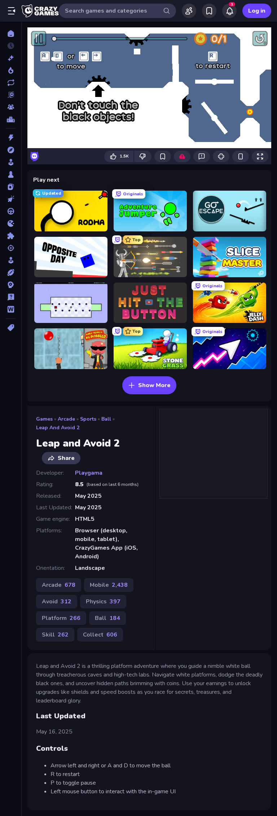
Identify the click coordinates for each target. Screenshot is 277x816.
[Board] (10, 174)
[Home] (10, 33)
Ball (106, 419)
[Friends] (189, 11)
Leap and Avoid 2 (57, 427)
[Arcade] (10, 162)
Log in (256, 11)
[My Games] (209, 11)
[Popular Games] (10, 70)
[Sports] (10, 272)
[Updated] (10, 82)
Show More (154, 385)
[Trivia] (10, 297)
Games (44, 419)
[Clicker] (10, 199)
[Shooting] (10, 248)
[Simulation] (10, 260)
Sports (88, 419)
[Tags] (10, 327)
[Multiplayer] (10, 107)
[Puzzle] (10, 236)
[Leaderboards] (10, 119)
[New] (10, 58)
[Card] (10, 187)
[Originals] (10, 95)
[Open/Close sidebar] (11, 10)
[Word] (10, 309)
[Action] (10, 138)
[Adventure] (10, 150)
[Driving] (10, 211)
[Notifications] (229, 11)
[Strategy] (10, 285)
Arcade (66, 419)
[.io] (10, 223)
